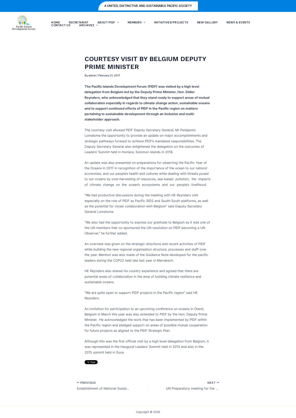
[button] (148, 5)
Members (135, 22)
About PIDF (106, 22)
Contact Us (60, 25)
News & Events (238, 22)
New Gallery (207, 22)
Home (55, 22)
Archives (86, 25)
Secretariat (79, 22)
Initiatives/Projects (171, 22)
